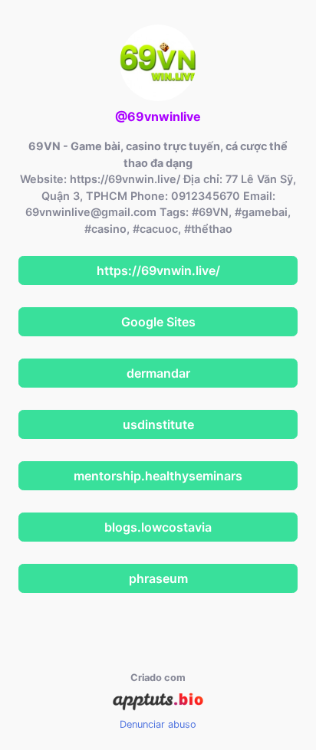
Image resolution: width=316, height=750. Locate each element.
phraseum (158, 578)
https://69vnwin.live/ (158, 270)
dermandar (158, 373)
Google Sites (158, 321)
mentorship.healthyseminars (158, 475)
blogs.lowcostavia (158, 527)
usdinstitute (158, 424)
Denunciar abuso (158, 724)
